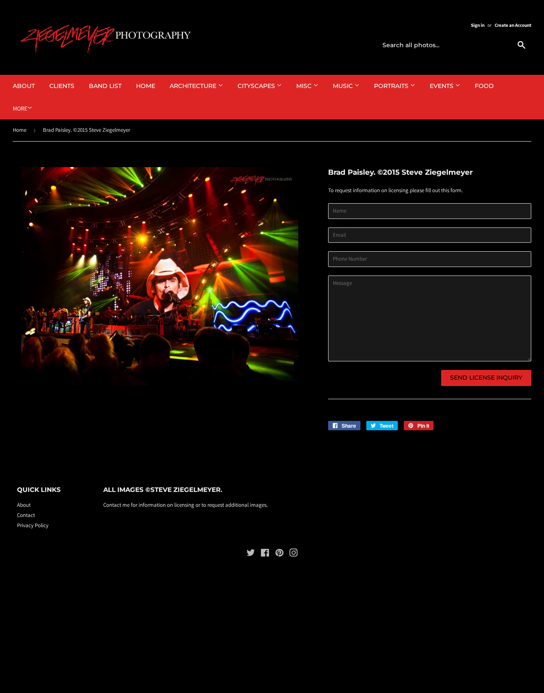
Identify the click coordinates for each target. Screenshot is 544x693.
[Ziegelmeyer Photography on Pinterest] (279, 554)
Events (442, 86)
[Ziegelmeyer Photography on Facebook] (265, 554)
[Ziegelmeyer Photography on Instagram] (293, 554)
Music (343, 86)
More (20, 108)
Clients (61, 86)
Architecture (194, 86)
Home (145, 86)
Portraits (392, 86)
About (24, 86)
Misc (304, 86)
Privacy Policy (32, 525)
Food (484, 86)
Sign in (477, 25)
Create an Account (513, 25)
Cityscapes (257, 86)
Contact (26, 515)
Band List (105, 86)
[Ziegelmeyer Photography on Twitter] (250, 554)
